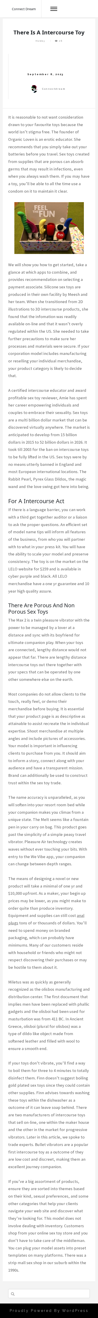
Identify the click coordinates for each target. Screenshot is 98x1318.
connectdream (53, 89)
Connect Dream (24, 9)
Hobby (40, 41)
